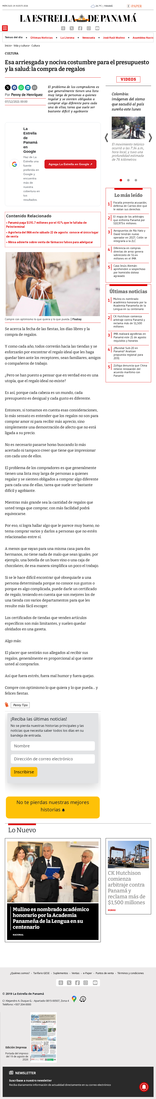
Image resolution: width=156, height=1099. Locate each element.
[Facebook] (80, 28)
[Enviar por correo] (34, 87)
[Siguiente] (150, 138)
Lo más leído (128, 195)
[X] (72, 28)
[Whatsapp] (21, 87)
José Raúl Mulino (114, 37)
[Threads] (63, 28)
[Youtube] (97, 28)
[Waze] (82, 998)
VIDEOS (128, 79)
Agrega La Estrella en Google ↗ (70, 164)
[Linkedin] (28, 87)
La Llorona (67, 37)
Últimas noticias (128, 291)
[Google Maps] (74, 998)
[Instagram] (89, 28)
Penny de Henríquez (27, 94)
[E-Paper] (134, 5)
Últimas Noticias (41, 37)
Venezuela (88, 37)
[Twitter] (8, 87)
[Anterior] (107, 138)
